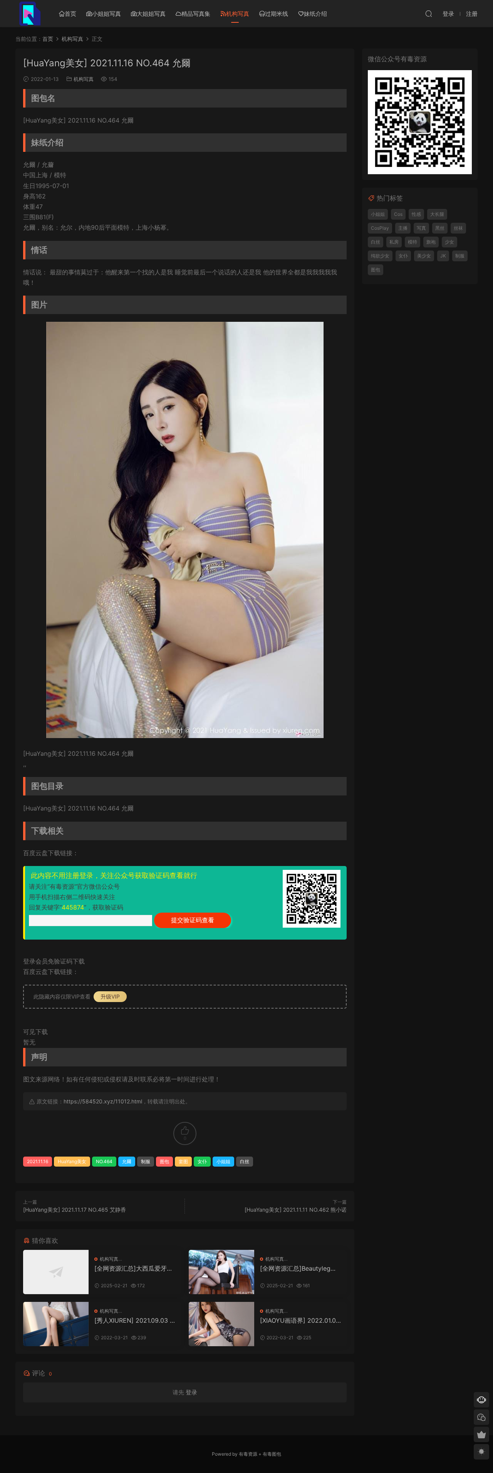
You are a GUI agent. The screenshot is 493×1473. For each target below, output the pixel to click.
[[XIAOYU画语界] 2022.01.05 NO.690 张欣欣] (221, 1324)
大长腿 (437, 214)
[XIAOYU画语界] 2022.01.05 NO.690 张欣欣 (300, 1320)
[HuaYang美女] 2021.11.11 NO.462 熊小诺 (296, 1209)
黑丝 (439, 228)
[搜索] (429, 13)
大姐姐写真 (151, 13)
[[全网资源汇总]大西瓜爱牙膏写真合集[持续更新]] (56, 1272)
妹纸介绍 (315, 13)
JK (443, 256)
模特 (412, 242)
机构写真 (237, 13)
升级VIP (110, 996)
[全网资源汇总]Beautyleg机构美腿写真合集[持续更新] (298, 1268)
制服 (145, 1161)
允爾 (126, 1161)
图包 (164, 1161)
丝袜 (458, 228)
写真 (421, 228)
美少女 (424, 256)
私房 (394, 242)
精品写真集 (195, 13)
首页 (70, 13)
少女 (449, 242)
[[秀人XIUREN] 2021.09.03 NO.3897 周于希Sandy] (56, 1324)
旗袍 (431, 242)
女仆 (202, 1161)
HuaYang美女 (72, 1161)
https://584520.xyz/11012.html (103, 1101)
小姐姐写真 (106, 13)
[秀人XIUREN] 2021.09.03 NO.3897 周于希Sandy (134, 1320)
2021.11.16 (37, 1161)
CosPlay (380, 228)
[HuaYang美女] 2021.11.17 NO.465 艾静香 (74, 1209)
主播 (402, 228)
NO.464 (104, 1161)
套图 (183, 1161)
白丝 (244, 1161)
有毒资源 (248, 1454)
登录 (191, 1392)
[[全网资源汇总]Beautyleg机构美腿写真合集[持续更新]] (221, 1272)
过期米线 (276, 13)
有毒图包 (272, 1454)
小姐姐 (223, 1161)
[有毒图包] (28, 13)
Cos (398, 214)
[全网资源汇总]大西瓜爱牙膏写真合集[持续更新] (133, 1268)
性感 (416, 214)
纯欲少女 (380, 256)
